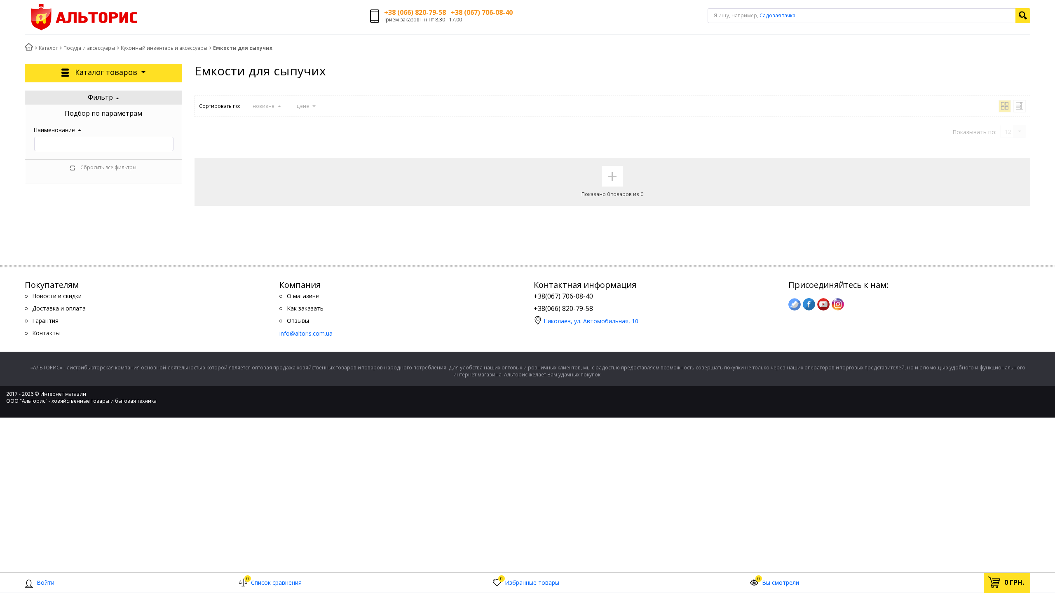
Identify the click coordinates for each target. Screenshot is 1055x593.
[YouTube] (823, 304)
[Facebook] (809, 304)
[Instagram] (838, 304)
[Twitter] (794, 304)
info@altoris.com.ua (306, 333)
